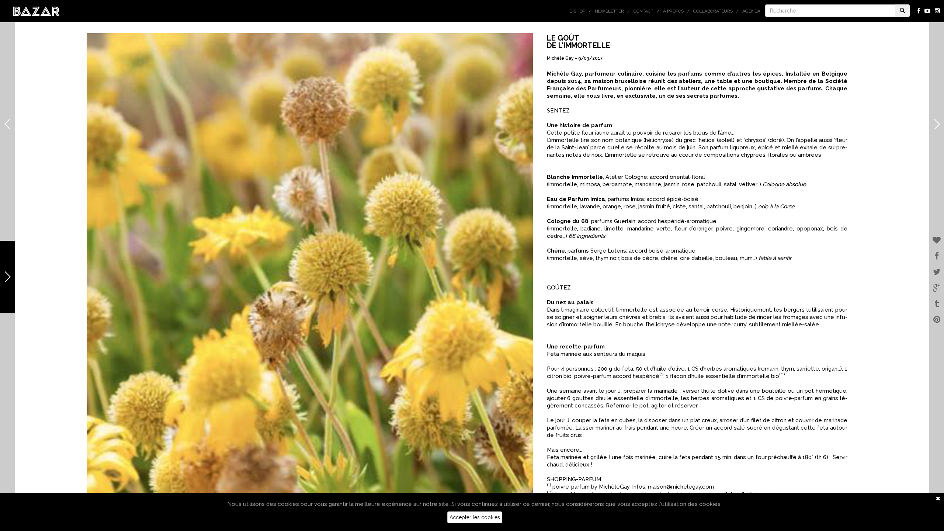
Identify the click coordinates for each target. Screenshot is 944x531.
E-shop (577, 11)
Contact (643, 11)
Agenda (751, 11)
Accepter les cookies (475, 517)
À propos (673, 11)
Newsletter (609, 11)
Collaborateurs (713, 11)
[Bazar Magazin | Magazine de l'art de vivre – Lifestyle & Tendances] (36, 10)
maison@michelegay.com (681, 486)
